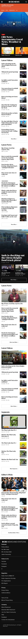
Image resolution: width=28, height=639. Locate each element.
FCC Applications (6, 580)
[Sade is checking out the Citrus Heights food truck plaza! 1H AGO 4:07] (14, 242)
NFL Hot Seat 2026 (6, 552)
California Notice (5, 592)
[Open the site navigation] (5, 1)
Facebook (4, 564)
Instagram (4, 566)
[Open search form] (26, 1)
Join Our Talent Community (8, 612)
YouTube (3, 561)
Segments (12, 10)
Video (2, 10)
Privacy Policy (5, 590)
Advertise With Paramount (8, 609)
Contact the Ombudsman (8, 619)
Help (2, 614)
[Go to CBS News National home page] (14, 2)
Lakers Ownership (6, 554)
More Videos (13, 279)
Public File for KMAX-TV (7, 575)
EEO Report (4, 583)
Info (7, 10)
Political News (5, 547)
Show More (13, 138)
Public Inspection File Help (8, 578)
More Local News (13, 342)
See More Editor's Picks (13, 532)
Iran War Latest (5, 549)
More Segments (13, 468)
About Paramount (6, 607)
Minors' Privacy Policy (7, 600)
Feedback (4, 617)
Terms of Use (4, 597)
